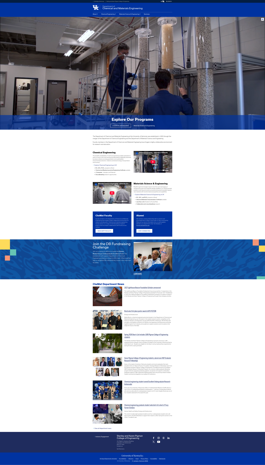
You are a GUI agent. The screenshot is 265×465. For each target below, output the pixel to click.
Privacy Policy (144, 458)
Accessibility (153, 458)
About (95, 14)
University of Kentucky (99, 1)
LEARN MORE (138, 274)
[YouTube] (158, 442)
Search (170, 1)
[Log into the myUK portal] (163, 1)
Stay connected (144, 231)
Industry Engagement (102, 436)
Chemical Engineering (108, 14)
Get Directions (120, 449)
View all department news (102, 428)
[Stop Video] (262, 19)
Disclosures (162, 458)
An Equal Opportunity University (108, 458)
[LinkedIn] (168, 438)
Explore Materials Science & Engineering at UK (149, 194)
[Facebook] (153, 438)
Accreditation (122, 458)
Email (137, 458)
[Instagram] (158, 438)
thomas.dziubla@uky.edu (142, 225)
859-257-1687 (120, 444)
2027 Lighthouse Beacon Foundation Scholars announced (142, 288)
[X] (153, 442)
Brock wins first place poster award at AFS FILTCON (140, 311)
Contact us (120, 446)
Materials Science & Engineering (129, 14)
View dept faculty (104, 231)
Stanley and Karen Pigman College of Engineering (117, 1)
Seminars (147, 14)
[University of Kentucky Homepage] (132, 456)
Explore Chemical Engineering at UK (105, 165)
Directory (130, 458)
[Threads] (163, 438)
